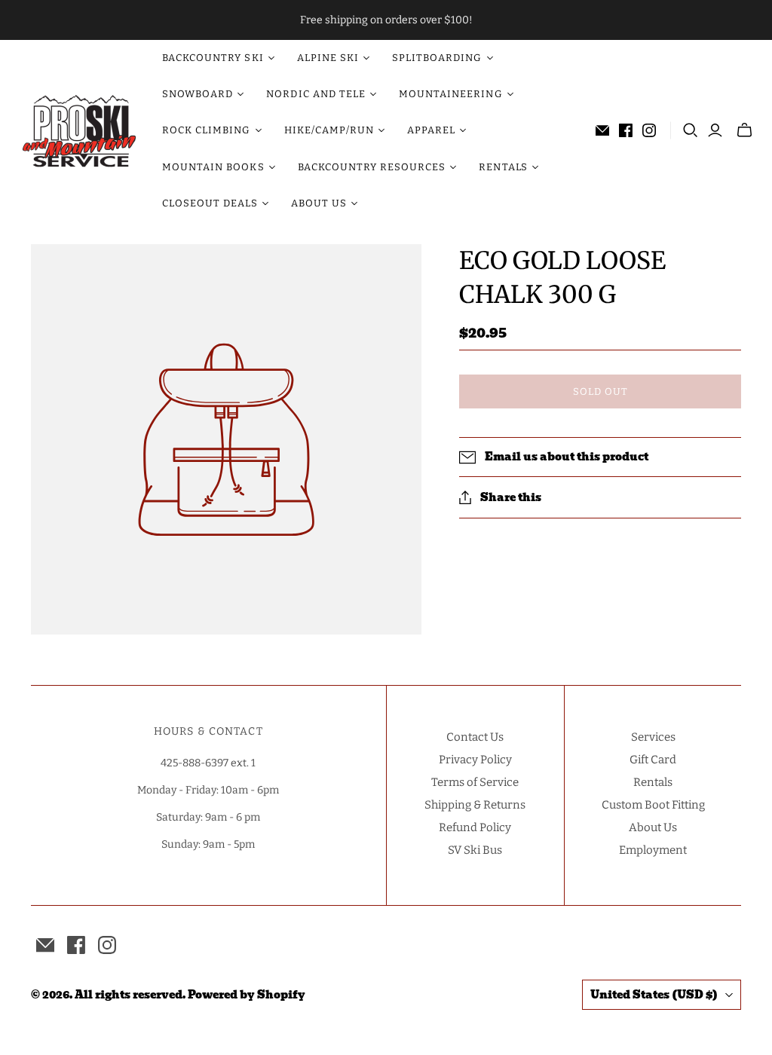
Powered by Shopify (246, 994)
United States (654, 994)
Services (653, 737)
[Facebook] (625, 130)
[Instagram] (649, 130)
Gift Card (653, 759)
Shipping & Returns (474, 805)
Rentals (652, 782)
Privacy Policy (475, 759)
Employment (653, 850)
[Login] (715, 130)
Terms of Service (475, 782)
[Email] (602, 130)
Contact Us (475, 737)
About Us (653, 827)
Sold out (600, 391)
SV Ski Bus (475, 850)
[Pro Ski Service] (79, 131)
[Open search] (690, 130)
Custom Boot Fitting (653, 805)
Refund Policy (475, 827)
